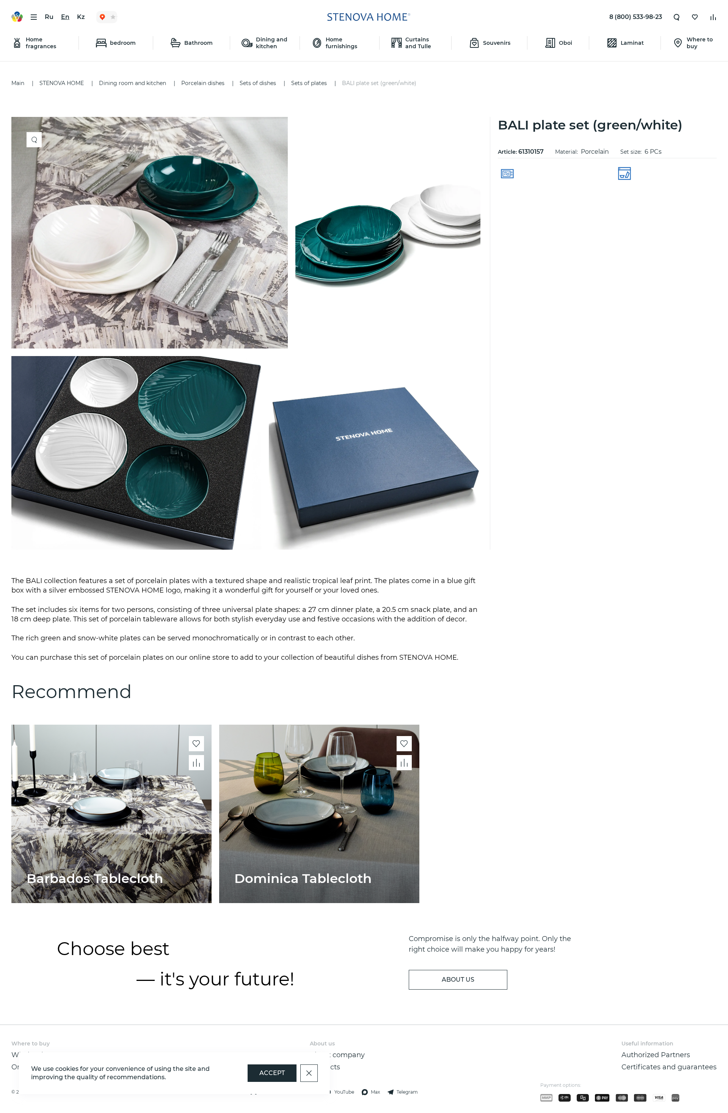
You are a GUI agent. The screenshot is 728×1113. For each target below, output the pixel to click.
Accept (272, 1073)
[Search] (676, 17)
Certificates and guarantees (669, 1067)
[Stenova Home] (368, 17)
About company (337, 1055)
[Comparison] (713, 17)
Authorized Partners (655, 1055)
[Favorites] (695, 17)
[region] (248, 333)
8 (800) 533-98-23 (635, 16)
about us (458, 979)
